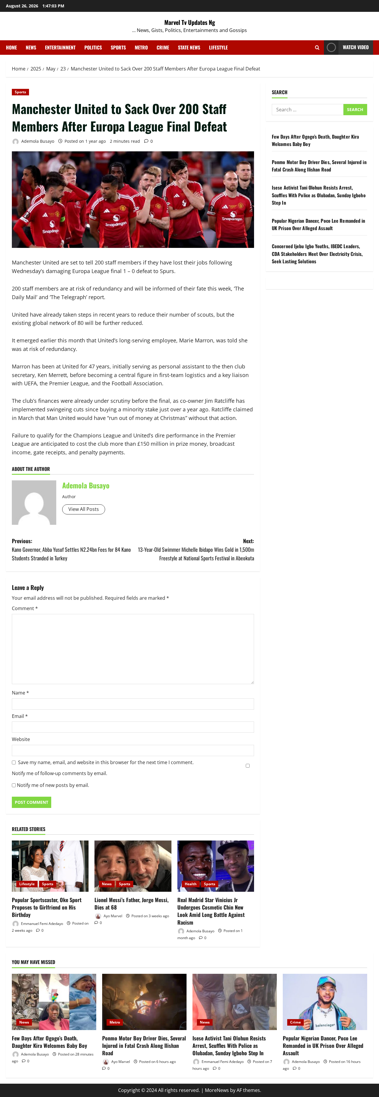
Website (21, 739)
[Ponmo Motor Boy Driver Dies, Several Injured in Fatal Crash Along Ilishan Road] (144, 1002)
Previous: (71, 549)
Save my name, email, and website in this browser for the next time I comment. (106, 762)
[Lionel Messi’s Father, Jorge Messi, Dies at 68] (132, 866)
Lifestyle (218, 47)
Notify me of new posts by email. (53, 785)
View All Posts (83, 509)
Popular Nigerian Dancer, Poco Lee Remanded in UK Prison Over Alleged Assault (318, 224)
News (31, 47)
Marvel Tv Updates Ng (189, 22)
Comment (25, 608)
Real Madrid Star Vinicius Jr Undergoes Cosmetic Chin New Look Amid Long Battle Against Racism (211, 911)
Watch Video (356, 47)
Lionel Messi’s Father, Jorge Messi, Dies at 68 (131, 903)
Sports (118, 47)
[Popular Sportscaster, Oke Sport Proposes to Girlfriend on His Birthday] (50, 866)
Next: (196, 549)
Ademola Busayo (37, 141)
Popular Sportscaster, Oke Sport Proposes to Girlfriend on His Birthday (46, 907)
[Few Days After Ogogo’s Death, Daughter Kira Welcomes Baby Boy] (54, 1002)
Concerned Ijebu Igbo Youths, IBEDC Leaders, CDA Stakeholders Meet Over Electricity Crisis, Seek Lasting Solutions (317, 254)
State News (189, 47)
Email (20, 716)
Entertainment (60, 47)
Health (191, 883)
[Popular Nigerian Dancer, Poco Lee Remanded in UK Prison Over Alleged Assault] (325, 1002)
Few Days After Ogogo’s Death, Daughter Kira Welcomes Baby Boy (49, 1041)
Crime (163, 47)
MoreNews (217, 1090)
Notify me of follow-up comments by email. (59, 773)
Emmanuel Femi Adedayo (41, 923)
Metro (141, 47)
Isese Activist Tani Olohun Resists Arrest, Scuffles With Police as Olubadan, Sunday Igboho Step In (319, 195)
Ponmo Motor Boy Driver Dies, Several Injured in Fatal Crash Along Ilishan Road (319, 165)
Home (11, 47)
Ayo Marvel (112, 915)
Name (20, 692)
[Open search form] (317, 47)
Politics (93, 47)
